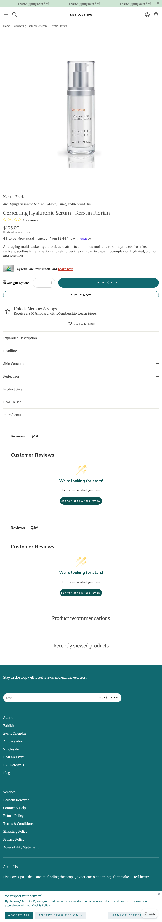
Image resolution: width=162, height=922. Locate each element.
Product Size (12, 389)
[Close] (159, 894)
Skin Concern (13, 364)
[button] (6, 14)
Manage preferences (132, 915)
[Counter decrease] (36, 282)
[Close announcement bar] (158, 3)
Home (6, 25)
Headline (10, 351)
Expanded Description (20, 338)
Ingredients (12, 415)
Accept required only (60, 915)
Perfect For (11, 376)
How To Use (12, 402)
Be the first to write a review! (81, 501)
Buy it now (81, 295)
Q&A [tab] (34, 436)
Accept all (19, 915)
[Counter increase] (51, 282)
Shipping (7, 232)
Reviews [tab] (18, 436)
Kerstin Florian (15, 197)
